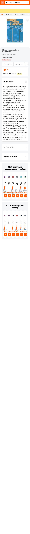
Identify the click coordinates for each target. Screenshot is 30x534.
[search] (7, 2)
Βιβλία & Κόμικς (8, 14)
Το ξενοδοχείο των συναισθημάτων (25, 183)
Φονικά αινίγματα (13, 183)
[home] (2, 15)
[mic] (27, 2)
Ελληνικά (16, 14)
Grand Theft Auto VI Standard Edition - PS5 (9, 183)
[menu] (2, 2)
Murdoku (5, 182)
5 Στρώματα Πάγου (17, 183)
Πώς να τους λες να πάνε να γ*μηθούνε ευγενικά (21, 183)
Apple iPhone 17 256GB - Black (25, 222)
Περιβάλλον (23, 14)
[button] (15, 110)
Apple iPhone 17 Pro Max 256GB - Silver (13, 222)
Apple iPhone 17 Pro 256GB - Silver (21, 222)
